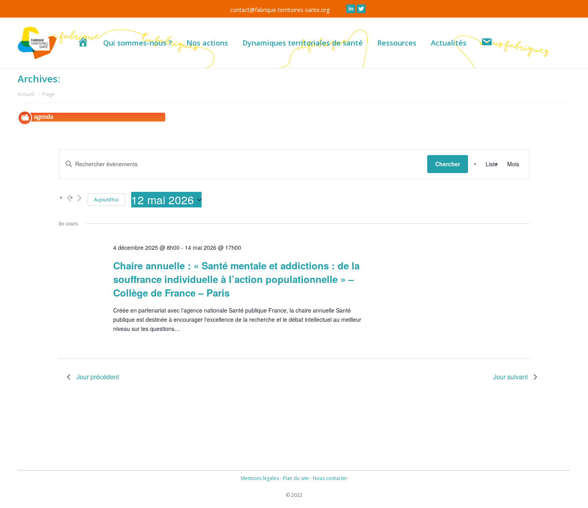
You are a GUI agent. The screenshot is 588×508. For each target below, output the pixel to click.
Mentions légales (260, 478)
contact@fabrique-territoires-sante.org (280, 10)
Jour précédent (97, 376)
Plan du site (296, 478)
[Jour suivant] (79, 198)
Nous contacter (330, 478)
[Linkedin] (350, 8)
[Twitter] (361, 8)
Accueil (26, 94)
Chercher (447, 164)
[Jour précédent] (69, 198)
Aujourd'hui (106, 199)
